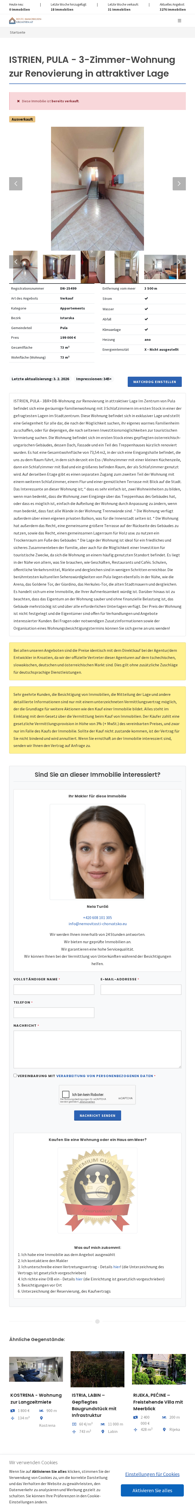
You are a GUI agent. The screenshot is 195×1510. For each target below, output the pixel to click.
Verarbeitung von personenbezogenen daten (104, 1076)
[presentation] (4, 1404)
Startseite (17, 32)
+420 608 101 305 (97, 917)
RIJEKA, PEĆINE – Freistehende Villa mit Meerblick (158, 1402)
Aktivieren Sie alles (152, 1490)
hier (116, 1266)
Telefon (23, 1002)
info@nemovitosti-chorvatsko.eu (98, 923)
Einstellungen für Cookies (152, 1474)
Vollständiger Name (36, 979)
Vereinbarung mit (87, 1076)
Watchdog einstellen (154, 381)
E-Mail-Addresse (120, 979)
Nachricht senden (98, 1115)
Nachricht (26, 1025)
